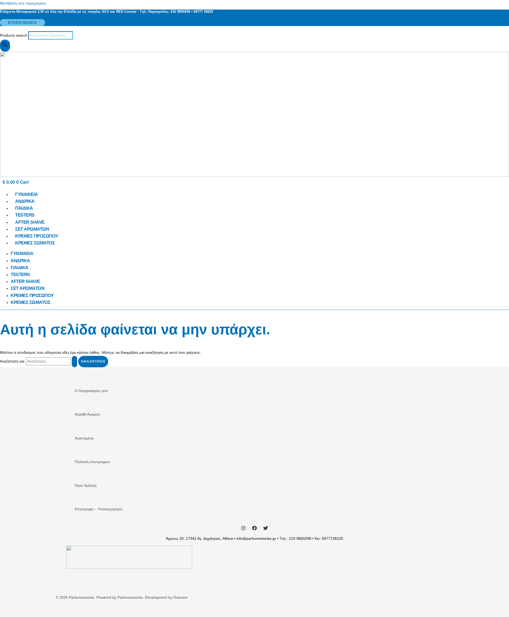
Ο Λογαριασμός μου (91, 391)
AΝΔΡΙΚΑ (24, 201)
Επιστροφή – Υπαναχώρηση (98, 509)
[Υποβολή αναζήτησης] (74, 361)
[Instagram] (243, 529)
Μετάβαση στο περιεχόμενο (23, 3)
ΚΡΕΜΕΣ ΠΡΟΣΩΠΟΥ (36, 236)
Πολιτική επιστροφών (92, 462)
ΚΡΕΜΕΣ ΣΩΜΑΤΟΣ (35, 242)
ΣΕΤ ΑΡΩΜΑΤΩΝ (32, 229)
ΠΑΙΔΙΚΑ (24, 208)
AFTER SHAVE (30, 222)
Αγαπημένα (84, 438)
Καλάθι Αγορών (87, 414)
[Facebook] (254, 529)
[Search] (5, 46)
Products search (14, 35)
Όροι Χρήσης (86, 485)
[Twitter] (265, 529)
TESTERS (24, 215)
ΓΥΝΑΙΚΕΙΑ (26, 194)
